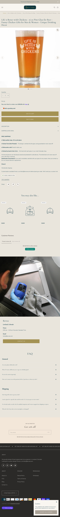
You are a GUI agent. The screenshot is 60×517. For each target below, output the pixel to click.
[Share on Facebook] (13, 184)
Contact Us (4, 485)
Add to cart (30, 114)
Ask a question (5, 179)
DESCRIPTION (5, 126)
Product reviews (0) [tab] (6, 241)
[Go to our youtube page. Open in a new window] (11, 465)
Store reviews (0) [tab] (16, 241)
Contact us (21, 341)
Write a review (30, 249)
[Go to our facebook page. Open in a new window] (3, 465)
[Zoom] (57, 30)
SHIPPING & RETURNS (7, 131)
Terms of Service (21, 478)
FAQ (3, 478)
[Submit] (49, 432)
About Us (4, 475)
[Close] (56, 502)
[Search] (54, 7)
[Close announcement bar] (58, 2)
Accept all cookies (46, 512)
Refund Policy (21, 475)
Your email (13, 432)
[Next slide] (57, 57)
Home (4, 13)
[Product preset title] (10, 211)
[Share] (8, 184)
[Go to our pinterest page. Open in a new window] (15, 465)
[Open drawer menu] (2, 7)
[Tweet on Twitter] (17, 184)
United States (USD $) (9, 493)
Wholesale (36, 475)
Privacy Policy (20, 482)
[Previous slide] (2, 57)
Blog (3, 482)
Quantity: (3, 92)
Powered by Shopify (15, 503)
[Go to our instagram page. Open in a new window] (7, 465)
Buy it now (30, 119)
